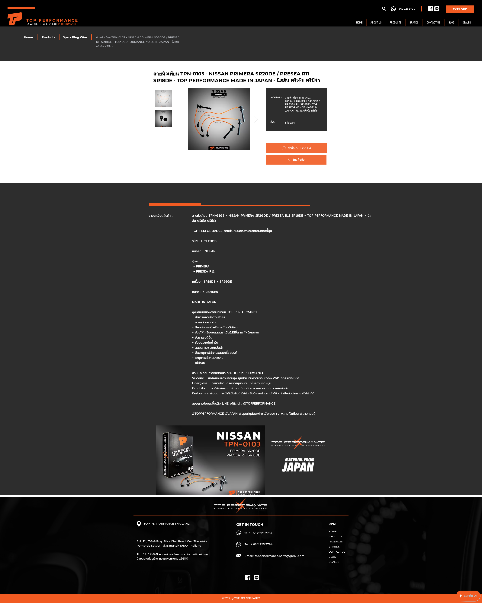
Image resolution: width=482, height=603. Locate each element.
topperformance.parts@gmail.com (279, 556)
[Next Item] (256, 119)
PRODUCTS (336, 541)
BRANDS (334, 546)
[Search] (383, 8)
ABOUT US (335, 536)
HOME (333, 531)
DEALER (334, 561)
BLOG (332, 556)
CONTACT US (337, 551)
